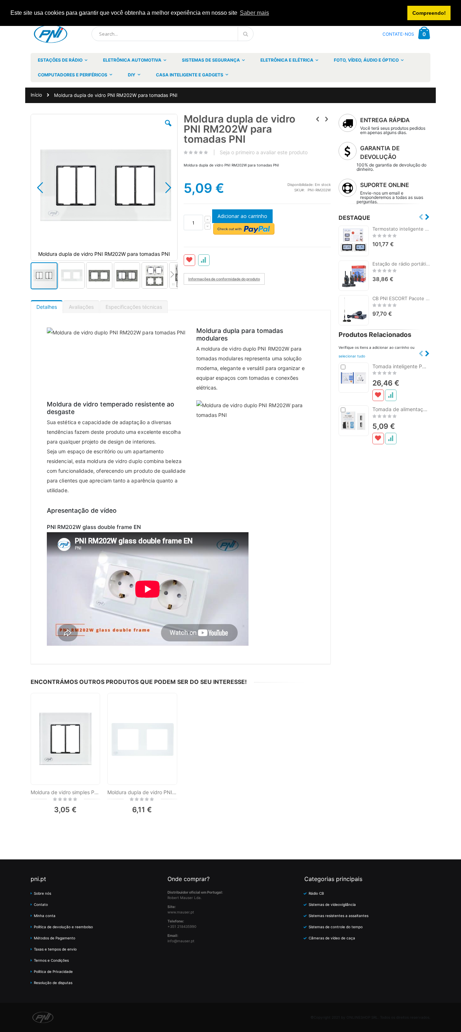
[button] (168, 128)
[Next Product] (327, 119)
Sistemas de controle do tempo (336, 927)
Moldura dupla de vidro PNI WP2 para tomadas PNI (142, 792)
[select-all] (352, 356)
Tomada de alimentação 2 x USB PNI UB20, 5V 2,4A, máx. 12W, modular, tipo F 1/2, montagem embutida (401, 409)
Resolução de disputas (53, 982)
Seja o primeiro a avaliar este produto (264, 152)
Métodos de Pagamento (54, 938)
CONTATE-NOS (398, 34)
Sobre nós (42, 893)
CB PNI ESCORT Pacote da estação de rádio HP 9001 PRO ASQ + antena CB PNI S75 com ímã (401, 298)
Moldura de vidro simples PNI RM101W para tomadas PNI (65, 792)
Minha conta (44, 915)
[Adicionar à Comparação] (391, 395)
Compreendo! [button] (429, 13)
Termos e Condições (51, 960)
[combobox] (172, 34)
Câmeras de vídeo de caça (332, 938)
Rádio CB (316, 893)
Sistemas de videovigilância (332, 904)
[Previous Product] (318, 119)
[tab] (47, 305)
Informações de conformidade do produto (224, 279)
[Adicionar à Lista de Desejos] (378, 395)
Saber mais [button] (254, 13)
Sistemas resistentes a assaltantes (338, 915)
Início (36, 95)
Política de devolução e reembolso (63, 927)
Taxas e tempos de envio (55, 949)
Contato (41, 904)
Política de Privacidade (53, 971)
